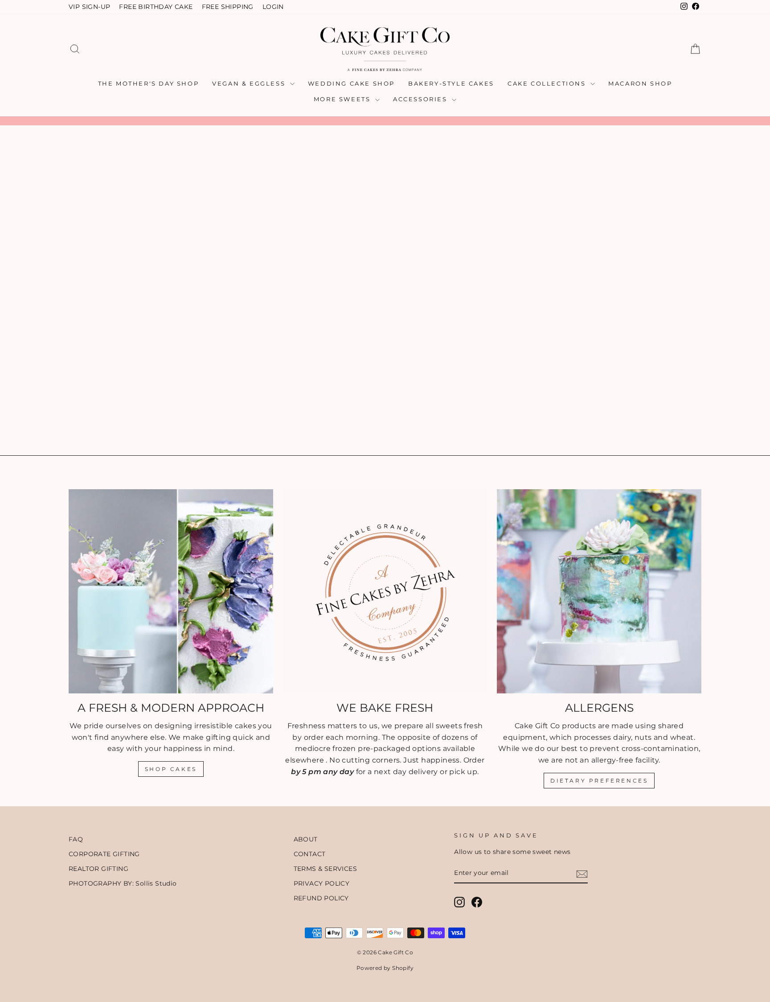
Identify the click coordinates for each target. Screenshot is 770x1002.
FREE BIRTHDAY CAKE (155, 6)
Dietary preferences (599, 780)
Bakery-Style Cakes (451, 83)
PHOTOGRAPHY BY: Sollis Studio (123, 883)
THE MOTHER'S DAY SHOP (148, 83)
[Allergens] (599, 591)
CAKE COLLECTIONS (548, 83)
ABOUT (306, 839)
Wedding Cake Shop (351, 83)
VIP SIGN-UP (89, 6)
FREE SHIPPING (228, 6)
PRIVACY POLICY (322, 883)
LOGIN (273, 6)
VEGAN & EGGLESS (250, 83)
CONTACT (310, 854)
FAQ (76, 839)
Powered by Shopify (385, 968)
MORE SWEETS (343, 99)
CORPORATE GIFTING (104, 854)
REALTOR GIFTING (98, 868)
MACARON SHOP (640, 83)
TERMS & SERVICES (325, 868)
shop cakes (171, 769)
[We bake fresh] (385, 591)
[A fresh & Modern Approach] (171, 591)
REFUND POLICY (321, 898)
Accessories (421, 99)
